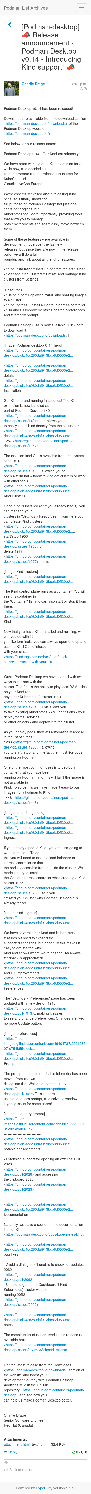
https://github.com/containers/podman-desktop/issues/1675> (35, 890)
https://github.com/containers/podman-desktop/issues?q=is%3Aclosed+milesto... (37, 1347)
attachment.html (17, 1444)
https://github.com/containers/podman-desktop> (44, 1392)
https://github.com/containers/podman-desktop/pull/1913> (35, 1011)
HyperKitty (44, 1487)
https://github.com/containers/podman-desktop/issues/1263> (40, 744)
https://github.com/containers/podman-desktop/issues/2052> (35, 1302)
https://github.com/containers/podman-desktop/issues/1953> (35, 544)
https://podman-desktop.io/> (28, 133)
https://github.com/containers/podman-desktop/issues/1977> (35, 559)
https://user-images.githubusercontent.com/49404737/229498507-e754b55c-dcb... (44, 1043)
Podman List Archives (26, 7)
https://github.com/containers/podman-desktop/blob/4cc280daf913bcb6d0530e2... (38, 353)
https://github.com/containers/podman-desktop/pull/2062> (35, 1277)
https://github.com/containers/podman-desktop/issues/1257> (40, 443)
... (6, 284)
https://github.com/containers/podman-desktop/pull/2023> (35, 1187)
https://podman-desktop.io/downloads (36, 335)
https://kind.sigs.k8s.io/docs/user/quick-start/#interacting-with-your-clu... (36, 659)
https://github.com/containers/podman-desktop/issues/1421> (35, 418)
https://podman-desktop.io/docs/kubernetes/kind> (45, 1234)
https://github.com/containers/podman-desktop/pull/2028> (35, 1171)
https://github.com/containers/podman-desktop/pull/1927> (35, 1091)
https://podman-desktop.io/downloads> (37, 123)
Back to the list (20, 1469)
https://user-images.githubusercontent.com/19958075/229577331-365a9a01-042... (44, 1123)
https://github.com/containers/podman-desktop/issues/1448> (40, 800)
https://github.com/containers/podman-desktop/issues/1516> (35, 468)
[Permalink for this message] (85, 88)
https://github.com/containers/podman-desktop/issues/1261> (35, 704)
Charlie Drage (33, 83)
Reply (12, 1451)
